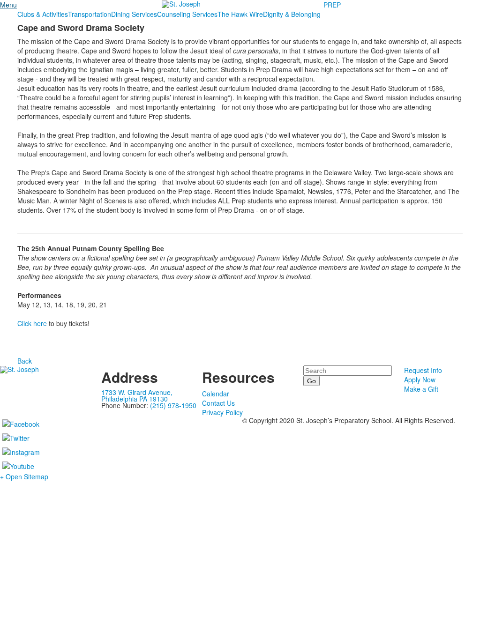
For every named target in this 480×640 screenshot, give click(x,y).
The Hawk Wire (240, 14)
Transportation (89, 14)
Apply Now (419, 379)
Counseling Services (187, 14)
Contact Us (218, 403)
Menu (8, 4)
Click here (32, 323)
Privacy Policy (222, 412)
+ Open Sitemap (24, 476)
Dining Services (134, 14)
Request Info (423, 370)
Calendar (215, 393)
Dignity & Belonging (292, 14)
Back (24, 360)
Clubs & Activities (42, 14)
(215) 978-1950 (173, 405)
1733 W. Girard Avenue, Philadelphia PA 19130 (136, 395)
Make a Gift (421, 389)
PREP (332, 4)
